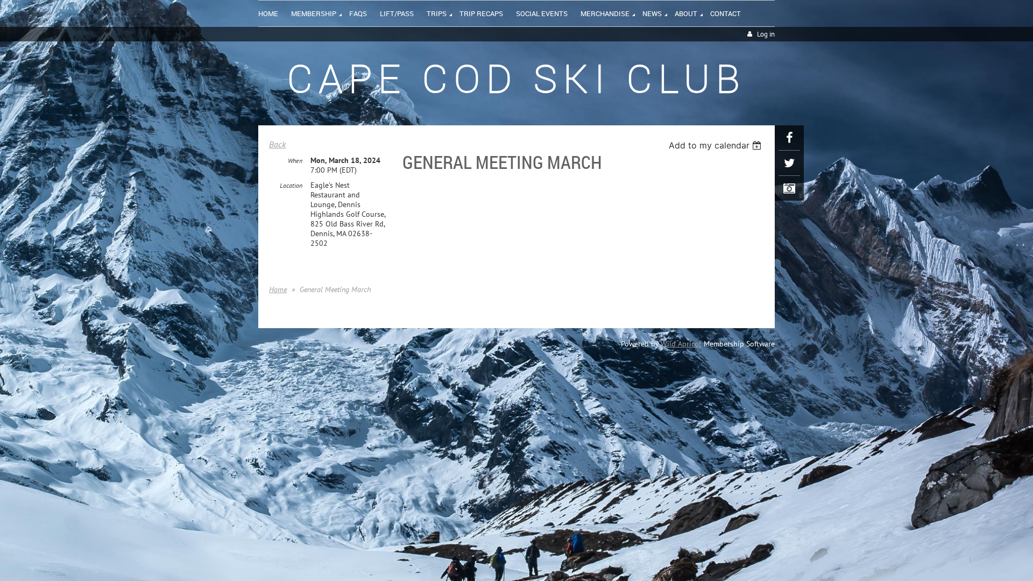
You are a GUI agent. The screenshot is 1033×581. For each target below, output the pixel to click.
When (295, 161)
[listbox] (716, 145)
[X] (789, 163)
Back (277, 144)
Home (278, 289)
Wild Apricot (681, 344)
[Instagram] (789, 188)
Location (291, 185)
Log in (766, 34)
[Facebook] (789, 137)
